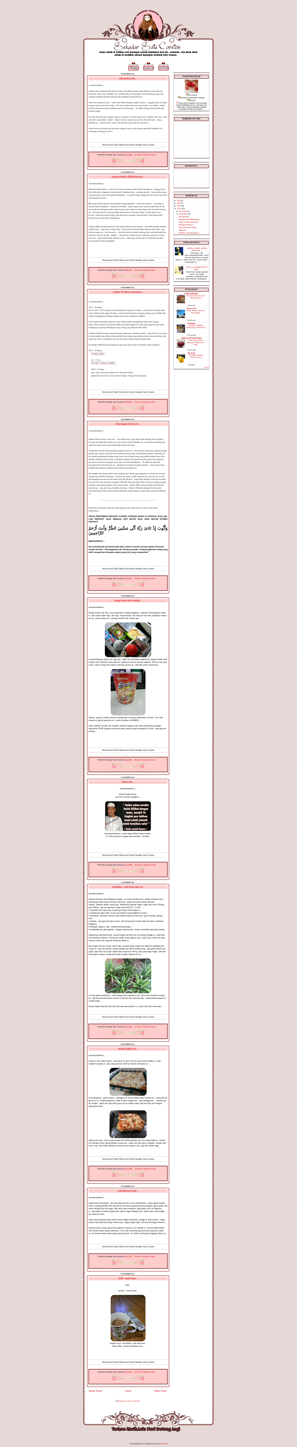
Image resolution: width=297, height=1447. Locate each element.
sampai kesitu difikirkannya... (128, 176)
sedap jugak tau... (128, 1048)
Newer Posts (95, 1391)
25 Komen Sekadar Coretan (144, 578)
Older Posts (160, 1391)
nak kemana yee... (128, 1191)
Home (128, 1391)
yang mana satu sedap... (128, 600)
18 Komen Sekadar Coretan (144, 760)
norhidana (191, 323)
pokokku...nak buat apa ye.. (128, 887)
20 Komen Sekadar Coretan (144, 270)
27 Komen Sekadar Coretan (144, 402)
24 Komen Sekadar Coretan (144, 1372)
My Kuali (191, 353)
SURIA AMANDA (191, 294)
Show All (206, 367)
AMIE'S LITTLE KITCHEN (191, 338)
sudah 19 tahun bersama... (128, 292)
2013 (179, 209)
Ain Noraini (163, 1444)
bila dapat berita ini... (128, 424)
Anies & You (191, 308)
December (183, 211)
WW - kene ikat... (128, 1278)
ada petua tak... (128, 78)
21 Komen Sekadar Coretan (144, 155)
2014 (179, 206)
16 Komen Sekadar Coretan (144, 1027)
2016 (179, 203)
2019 (179, 200)
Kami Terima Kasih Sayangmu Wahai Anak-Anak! (196, 342)
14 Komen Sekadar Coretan (145, 1169)
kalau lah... (128, 782)
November (183, 214)
